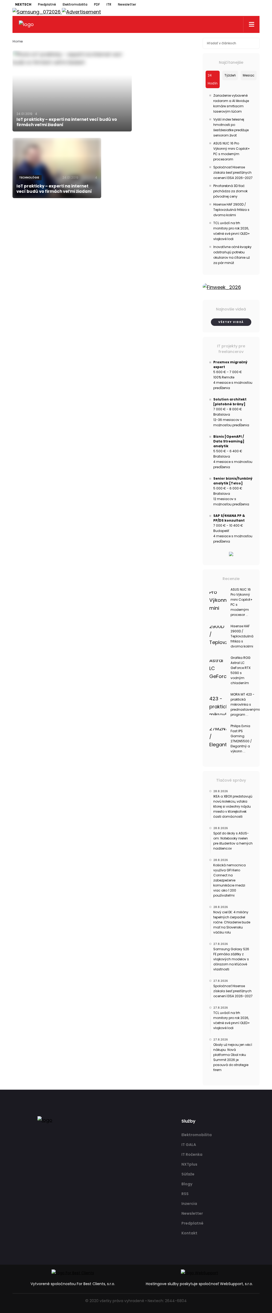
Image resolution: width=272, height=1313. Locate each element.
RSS (185, 1193)
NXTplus (189, 1164)
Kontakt (189, 1233)
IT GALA (188, 1144)
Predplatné (47, 4)
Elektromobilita (75, 4)
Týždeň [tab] (230, 75)
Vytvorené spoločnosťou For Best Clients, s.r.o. (73, 1283)
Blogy (186, 1184)
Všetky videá (231, 322)
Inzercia (189, 1203)
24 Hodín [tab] (213, 79)
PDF (97, 4)
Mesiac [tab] (248, 75)
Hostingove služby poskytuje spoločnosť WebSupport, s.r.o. (199, 1283)
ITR (109, 4)
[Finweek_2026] (231, 287)
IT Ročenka (191, 1154)
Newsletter (127, 4)
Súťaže (187, 1174)
